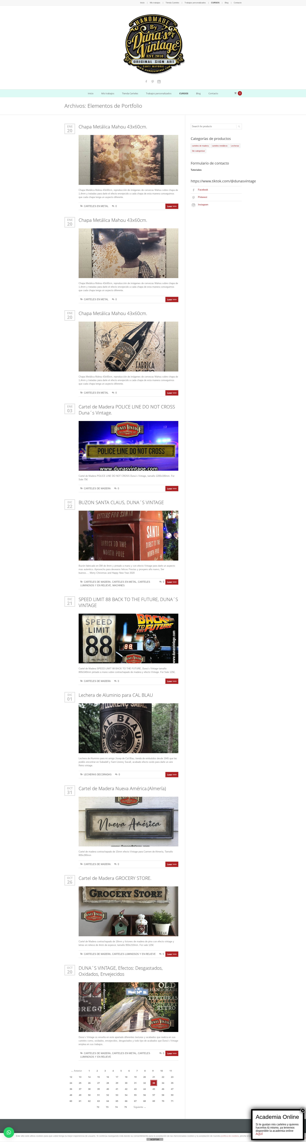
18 (126, 1076)
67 (135, 1101)
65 (117, 1101)
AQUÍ (259, 1133)
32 (144, 1083)
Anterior (76, 1070)
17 (117, 1076)
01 (69, 699)
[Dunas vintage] (153, 43)
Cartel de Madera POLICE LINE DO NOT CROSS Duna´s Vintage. (127, 409)
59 (172, 1095)
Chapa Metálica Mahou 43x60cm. (113, 126)
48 (71, 1095)
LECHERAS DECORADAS (98, 774)
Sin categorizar (198, 151)
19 (135, 1076)
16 (107, 1076)
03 (69, 411)
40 (107, 1089)
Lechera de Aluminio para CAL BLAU (116, 695)
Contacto (238, 3)
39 (98, 1089)
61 (80, 1101)
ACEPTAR (154, 1139)
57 (153, 1095)
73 (107, 1107)
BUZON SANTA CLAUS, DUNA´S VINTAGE (121, 502)
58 (163, 1095)
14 (89, 1076)
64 (107, 1101)
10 (161, 1070)
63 (98, 1101)
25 (80, 1083)
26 (69, 882)
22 (69, 506)
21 (69, 603)
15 (98, 1076)
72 (98, 1107)
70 (163, 1101)
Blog (226, 3)
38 (89, 1089)
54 (126, 1095)
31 (69, 792)
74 (116, 1107)
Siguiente (140, 1107)
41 (117, 1089)
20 (69, 131)
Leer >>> (172, 206)
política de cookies (230, 1136)
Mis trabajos (155, 3)
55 (135, 1095)
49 (80, 1095)
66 (126, 1101)
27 (98, 1083)
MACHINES (118, 585)
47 (172, 1089)
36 (71, 1089)
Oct (70, 788)
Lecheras (235, 146)
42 (126, 1089)
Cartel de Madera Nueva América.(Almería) (122, 788)
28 (107, 1083)
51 (98, 1095)
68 (144, 1101)
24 (71, 1083)
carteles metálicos (220, 146)
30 (126, 1083)
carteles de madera (200, 146)
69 (153, 1101)
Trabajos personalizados (195, 3)
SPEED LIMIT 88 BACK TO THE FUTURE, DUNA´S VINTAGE (128, 602)
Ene (70, 126)
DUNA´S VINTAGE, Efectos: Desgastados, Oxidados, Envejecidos (121, 971)
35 (172, 1083)
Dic (69, 502)
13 (80, 1076)
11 (170, 1070)
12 (71, 1076)
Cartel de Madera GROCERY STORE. (115, 878)
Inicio (142, 3)
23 (172, 1076)
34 (163, 1083)
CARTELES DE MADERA (97, 488)
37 (80, 1089)
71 (172, 1101)
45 (153, 1089)
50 (89, 1095)
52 (107, 1095)
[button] (9, 1132)
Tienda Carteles (172, 3)
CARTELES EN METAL (96, 206)
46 (163, 1089)
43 (135, 1089)
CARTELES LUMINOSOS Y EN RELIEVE (134, 954)
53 (117, 1095)
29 (117, 1083)
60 (71, 1101)
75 (125, 1107)
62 (89, 1101)
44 (144, 1089)
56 (144, 1095)
